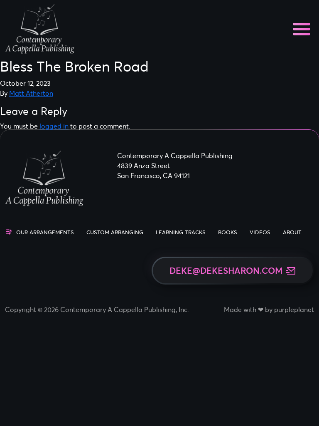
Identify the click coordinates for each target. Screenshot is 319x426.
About (292, 232)
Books (227, 232)
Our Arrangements (45, 232)
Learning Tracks (181, 232)
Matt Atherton (31, 93)
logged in (54, 126)
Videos (260, 232)
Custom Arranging (114, 232)
